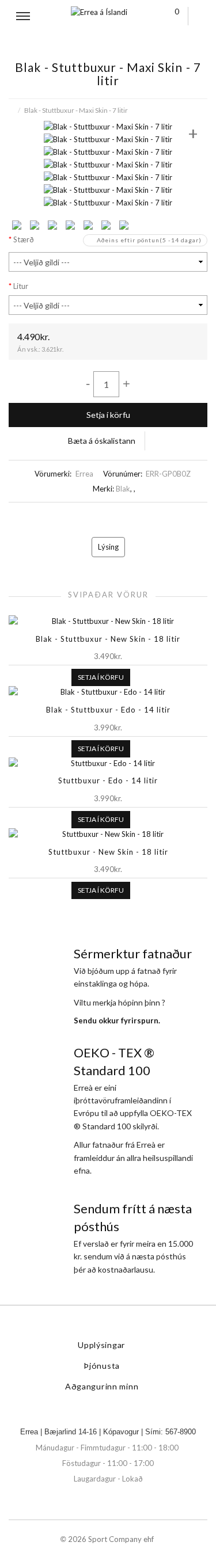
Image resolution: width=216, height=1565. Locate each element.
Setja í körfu (108, 415)
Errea (84, 473)
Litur (20, 286)
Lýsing (108, 546)
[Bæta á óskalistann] (137, 677)
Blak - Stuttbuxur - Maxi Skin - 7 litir (76, 110)
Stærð (23, 239)
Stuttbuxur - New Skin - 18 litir (108, 851)
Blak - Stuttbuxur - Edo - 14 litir (108, 709)
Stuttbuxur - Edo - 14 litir (108, 780)
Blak (123, 488)
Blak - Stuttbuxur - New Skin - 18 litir (108, 638)
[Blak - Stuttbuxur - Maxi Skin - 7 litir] (108, 125)
